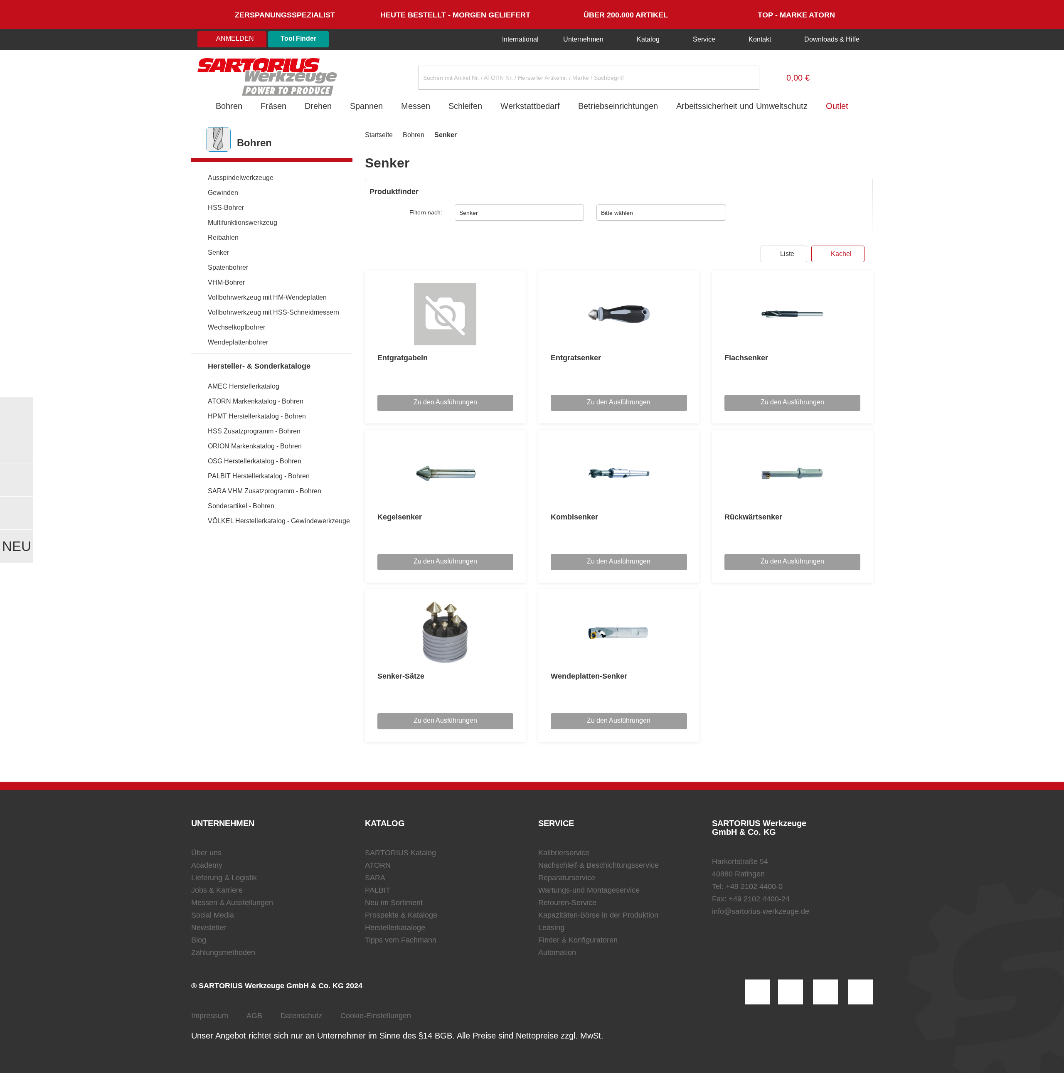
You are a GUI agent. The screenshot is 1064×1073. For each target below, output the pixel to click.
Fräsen (273, 106)
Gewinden (223, 192)
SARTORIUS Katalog (400, 853)
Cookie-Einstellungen (375, 1015)
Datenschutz (301, 1015)
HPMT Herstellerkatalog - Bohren (257, 416)
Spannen (366, 106)
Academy (206, 865)
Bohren (229, 106)
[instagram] (757, 991)
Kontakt (760, 39)
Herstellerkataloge (395, 927)
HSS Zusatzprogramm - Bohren (254, 431)
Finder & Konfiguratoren (578, 940)
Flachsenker (746, 358)
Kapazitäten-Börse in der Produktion (598, 915)
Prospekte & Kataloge (401, 915)
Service (704, 39)
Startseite (379, 134)
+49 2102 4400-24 (759, 899)
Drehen (318, 106)
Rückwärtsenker (753, 517)
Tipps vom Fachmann (400, 940)
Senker (218, 252)
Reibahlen (223, 237)
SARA (375, 878)
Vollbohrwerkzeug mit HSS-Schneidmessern (273, 312)
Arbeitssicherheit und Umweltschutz (742, 106)
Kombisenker (574, 517)
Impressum (209, 1015)
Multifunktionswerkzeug (242, 222)
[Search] (746, 77)
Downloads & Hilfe (831, 39)
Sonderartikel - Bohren (241, 505)
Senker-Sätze (400, 676)
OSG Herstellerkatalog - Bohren (254, 461)
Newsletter (209, 927)
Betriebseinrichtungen (618, 106)
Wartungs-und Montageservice (589, 890)
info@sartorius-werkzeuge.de (760, 911)
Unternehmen (583, 39)
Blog (198, 940)
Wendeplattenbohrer (238, 342)
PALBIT (377, 890)
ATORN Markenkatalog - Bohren (255, 401)
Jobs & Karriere (217, 890)
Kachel (840, 253)
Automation (557, 952)
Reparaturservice (566, 878)
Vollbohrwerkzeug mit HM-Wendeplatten (267, 297)
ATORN (378, 865)
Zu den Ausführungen (445, 402)
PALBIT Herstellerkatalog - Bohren (259, 476)
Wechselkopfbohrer (236, 327)
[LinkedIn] (790, 991)
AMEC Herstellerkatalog (243, 386)
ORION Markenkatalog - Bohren (255, 446)
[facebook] (825, 991)
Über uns (206, 853)
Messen (415, 106)
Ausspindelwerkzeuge (240, 177)
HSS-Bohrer (226, 207)
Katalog (648, 39)
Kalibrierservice (563, 853)
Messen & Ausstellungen (232, 902)
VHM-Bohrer (226, 282)
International (519, 39)
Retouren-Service (567, 902)
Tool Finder (298, 38)
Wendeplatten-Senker (589, 676)
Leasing (551, 927)
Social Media (212, 915)
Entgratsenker (576, 358)
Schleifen (465, 106)
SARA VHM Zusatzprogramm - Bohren (264, 491)
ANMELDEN (234, 38)
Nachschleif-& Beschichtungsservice (598, 865)
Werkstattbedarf (530, 106)
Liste (786, 253)
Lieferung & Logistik (224, 878)
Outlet (837, 106)
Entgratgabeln (402, 358)
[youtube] (860, 991)
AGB (254, 1015)
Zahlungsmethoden (223, 952)
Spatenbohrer (228, 267)
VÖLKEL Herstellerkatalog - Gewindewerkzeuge (279, 520)
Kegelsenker (399, 517)
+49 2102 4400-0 (754, 886)
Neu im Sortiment (394, 902)
